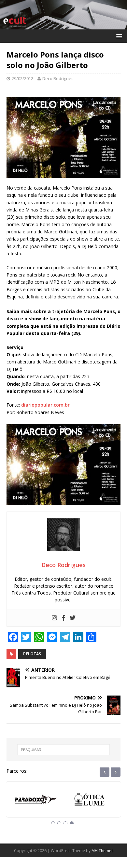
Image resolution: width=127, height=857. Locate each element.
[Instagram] (54, 618)
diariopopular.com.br (45, 405)
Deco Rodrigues (58, 78)
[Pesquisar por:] (63, 749)
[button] (118, 36)
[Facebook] (63, 618)
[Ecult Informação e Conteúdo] (63, 26)
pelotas (32, 654)
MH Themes (102, 850)
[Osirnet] (90, 800)
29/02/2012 (22, 78)
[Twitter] (73, 618)
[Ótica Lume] (36, 800)
